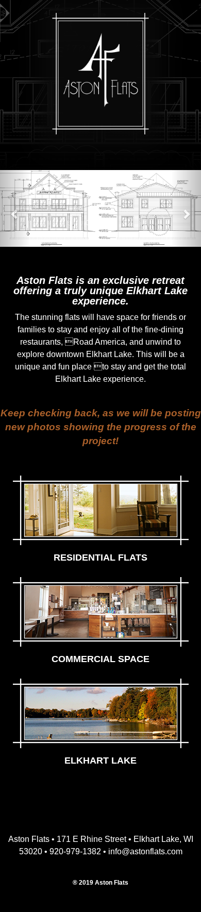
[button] (15, 208)
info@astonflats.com (145, 851)
